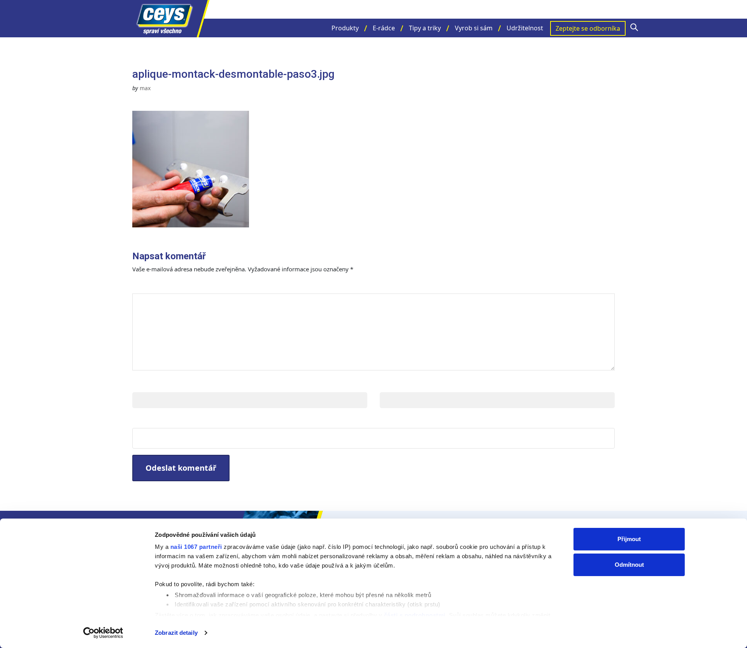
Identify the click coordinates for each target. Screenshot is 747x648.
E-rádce (384, 28)
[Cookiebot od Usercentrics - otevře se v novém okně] (103, 633)
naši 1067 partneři (196, 546)
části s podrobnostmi (414, 615)
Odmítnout (629, 564)
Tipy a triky (425, 28)
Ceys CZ (171, 18)
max (145, 88)
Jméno (144, 384)
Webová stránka (163, 420)
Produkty (345, 28)
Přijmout (629, 539)
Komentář (154, 285)
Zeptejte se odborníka (588, 28)
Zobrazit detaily (176, 632)
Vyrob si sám (474, 28)
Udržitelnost (525, 28)
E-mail (391, 384)
